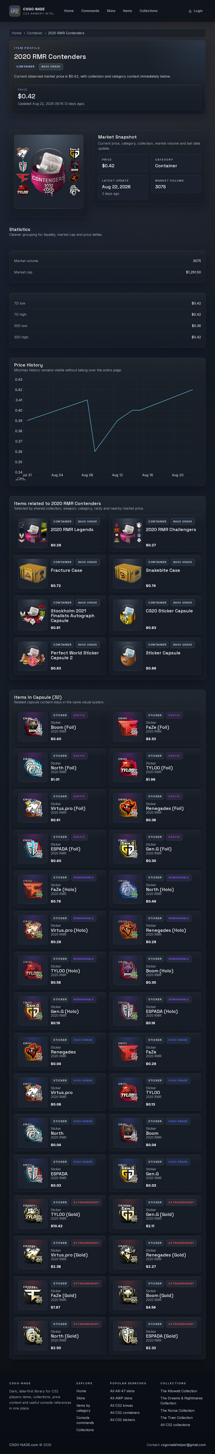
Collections (149, 11)
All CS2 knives (121, 1405)
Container (35, 33)
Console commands (85, 1420)
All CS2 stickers (122, 1420)
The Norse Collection (177, 1410)
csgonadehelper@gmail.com (183, 1445)
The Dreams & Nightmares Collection (181, 1400)
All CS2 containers (125, 1412)
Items (127, 11)
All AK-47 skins (122, 1391)
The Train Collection (176, 1418)
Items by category (83, 1408)
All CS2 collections (175, 1425)
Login (198, 11)
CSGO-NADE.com (23, 1445)
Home (69, 11)
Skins (111, 11)
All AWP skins (121, 1398)
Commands (90, 11)
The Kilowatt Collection (178, 1391)
